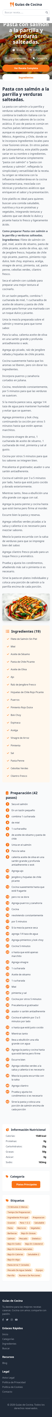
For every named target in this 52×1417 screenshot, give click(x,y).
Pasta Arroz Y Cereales (18, 1264)
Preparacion (38, 1217)
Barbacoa (12, 1233)
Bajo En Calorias (15, 1254)
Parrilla (11, 1275)
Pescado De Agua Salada (19, 1270)
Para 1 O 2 (25, 1222)
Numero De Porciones (29, 1275)
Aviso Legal (8, 1377)
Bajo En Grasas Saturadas (20, 1249)
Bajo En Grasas (28, 1233)
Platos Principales (26, 1184)
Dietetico (36, 1238)
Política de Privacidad (14, 1382)
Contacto (7, 1391)
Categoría (42, 58)
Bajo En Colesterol (34, 1243)
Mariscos (21, 1228)
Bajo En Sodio (14, 1243)
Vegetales (35, 1228)
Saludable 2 (33, 1254)
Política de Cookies (12, 1387)
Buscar (6, 1348)
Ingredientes (26, 77)
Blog (4, 1363)
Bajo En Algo (14, 1259)
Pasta (10, 1228)
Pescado (23, 1238)
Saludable (39, 1222)
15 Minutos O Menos (18, 1207)
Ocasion (11, 1222)
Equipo (39, 1270)
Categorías (8, 1339)
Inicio (5, 1334)
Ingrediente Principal (18, 1217)
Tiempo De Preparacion (19, 1212)
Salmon (11, 1238)
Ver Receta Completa (26, 68)
